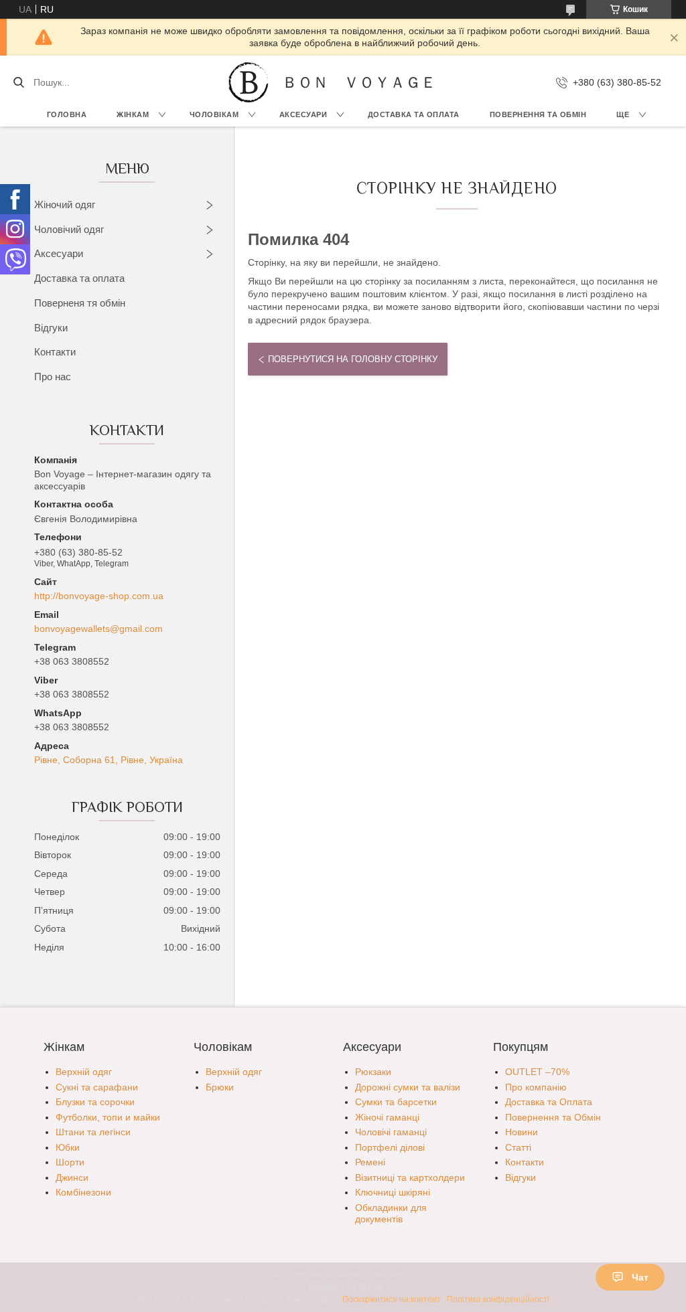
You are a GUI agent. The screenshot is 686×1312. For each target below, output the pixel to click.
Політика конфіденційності (498, 1299)
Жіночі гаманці (387, 1117)
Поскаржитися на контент (391, 1299)
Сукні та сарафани (97, 1087)
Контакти (55, 351)
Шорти (70, 1162)
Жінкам (133, 114)
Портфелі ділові (390, 1147)
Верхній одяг (84, 1071)
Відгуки (51, 327)
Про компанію (536, 1087)
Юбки (68, 1147)
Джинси (72, 1177)
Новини (521, 1132)
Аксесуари (303, 114)
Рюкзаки (373, 1071)
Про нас (52, 376)
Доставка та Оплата (414, 114)
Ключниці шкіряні (392, 1192)
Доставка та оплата (79, 278)
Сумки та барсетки (396, 1101)
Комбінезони (83, 1192)
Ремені (370, 1162)
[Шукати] (18, 82)
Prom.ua (407, 1275)
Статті (518, 1147)
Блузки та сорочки (95, 1101)
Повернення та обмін (538, 114)
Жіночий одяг (64, 204)
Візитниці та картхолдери (410, 1177)
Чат (640, 1277)
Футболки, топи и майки (108, 1117)
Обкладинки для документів (391, 1213)
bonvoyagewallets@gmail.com (98, 628)
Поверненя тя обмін (79, 303)
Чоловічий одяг (69, 229)
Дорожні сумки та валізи (407, 1087)
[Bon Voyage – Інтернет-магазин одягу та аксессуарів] (248, 82)
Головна (67, 114)
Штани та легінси (93, 1132)
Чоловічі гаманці (391, 1132)
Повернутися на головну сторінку (352, 359)
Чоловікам (214, 114)
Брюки (220, 1087)
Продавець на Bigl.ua (343, 1287)
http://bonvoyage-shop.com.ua (98, 595)
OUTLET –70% (537, 1071)
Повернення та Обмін (553, 1117)
